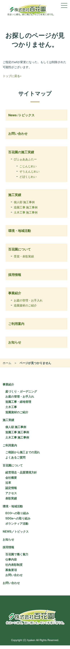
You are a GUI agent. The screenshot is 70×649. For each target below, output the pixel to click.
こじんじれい (28, 166)
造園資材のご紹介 (25, 305)
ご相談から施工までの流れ (22, 452)
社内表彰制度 (14, 564)
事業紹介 (14, 293)
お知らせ (14, 342)
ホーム (7, 363)
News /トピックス (21, 115)
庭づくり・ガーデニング (21, 391)
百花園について (19, 249)
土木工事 (11, 407)
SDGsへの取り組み (18, 518)
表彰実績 (11, 498)
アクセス (11, 493)
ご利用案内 (16, 323)
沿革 (8, 482)
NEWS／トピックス (16, 531)
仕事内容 (11, 559)
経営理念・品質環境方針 (21, 472)
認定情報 (11, 488)
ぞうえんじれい (29, 171)
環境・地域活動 (19, 230)
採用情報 (14, 274)
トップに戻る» (12, 76)
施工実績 (14, 194)
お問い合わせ (18, 133)
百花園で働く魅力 (16, 554)
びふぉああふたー (25, 159)
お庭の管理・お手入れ (28, 300)
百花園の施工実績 (21, 152)
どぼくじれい (28, 177)
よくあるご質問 (15, 457)
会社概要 (11, 477)
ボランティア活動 (16, 523)
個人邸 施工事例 (24, 202)
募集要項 (11, 570)
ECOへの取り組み (17, 513)
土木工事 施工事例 (26, 212)
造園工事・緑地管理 (18, 401)
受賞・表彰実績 (24, 256)
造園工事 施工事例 (26, 207)
